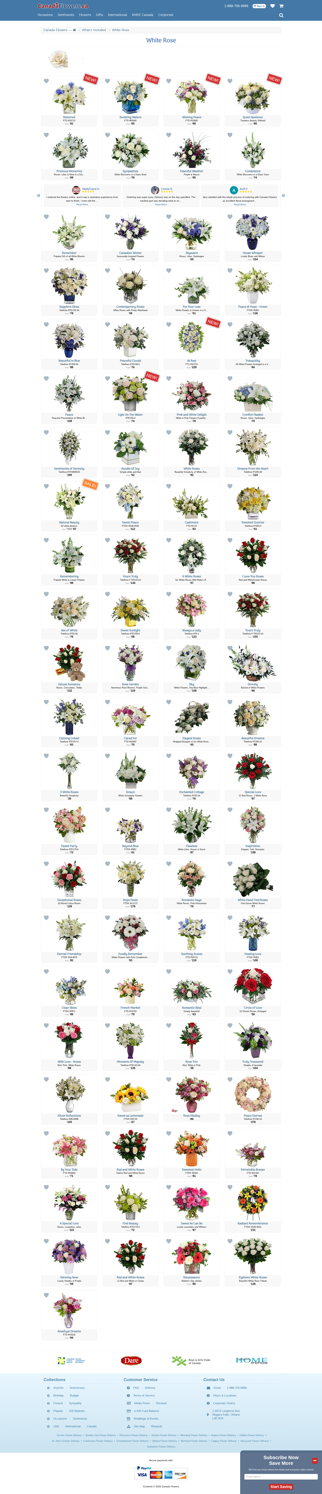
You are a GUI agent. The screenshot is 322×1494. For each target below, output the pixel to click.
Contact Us (214, 1379)
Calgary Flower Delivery (223, 1441)
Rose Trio (191, 1061)
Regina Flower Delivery (223, 1435)
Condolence (253, 171)
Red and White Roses (130, 1169)
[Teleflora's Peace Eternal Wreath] (253, 1094)
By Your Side (69, 1169)
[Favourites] (271, 6)
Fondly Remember (130, 954)
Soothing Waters (130, 117)
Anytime (58, 1387)
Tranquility (253, 360)
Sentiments (66, 15)
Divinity (253, 684)
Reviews (161, 1403)
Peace (69, 414)
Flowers (85, 15)
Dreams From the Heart (252, 468)
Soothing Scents (191, 954)
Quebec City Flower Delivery (101, 1435)
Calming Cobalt (69, 738)
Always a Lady (191, 630)
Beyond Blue (130, 846)
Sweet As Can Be (191, 1223)
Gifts (99, 15)
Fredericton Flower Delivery (98, 1441)
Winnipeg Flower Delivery (193, 1435)
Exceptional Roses (69, 900)
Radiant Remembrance (253, 1223)
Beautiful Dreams (252, 738)
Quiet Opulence (253, 117)
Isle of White (69, 630)
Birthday (58, 1395)
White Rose (120, 30)
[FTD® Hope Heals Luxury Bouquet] (130, 878)
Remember (69, 253)
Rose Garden (130, 684)
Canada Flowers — (58, 30)
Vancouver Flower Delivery (254, 1441)
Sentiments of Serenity (69, 468)
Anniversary (77, 1387)
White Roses (192, 468)
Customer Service (140, 1379)
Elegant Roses (192, 738)
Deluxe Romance (69, 684)
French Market (130, 1008)
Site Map (139, 1426)
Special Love (253, 792)
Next (283, 195)
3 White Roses (69, 792)
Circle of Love (253, 1008)
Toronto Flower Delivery (69, 1435)
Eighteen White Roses (253, 1277)
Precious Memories (69, 171)
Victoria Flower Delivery (163, 1435)
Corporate (165, 15)
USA (56, 1426)
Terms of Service (144, 1395)
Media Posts (142, 1403)
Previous (38, 195)
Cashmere (191, 522)
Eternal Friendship (69, 954)
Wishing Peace (191, 117)
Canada (91, 1426)
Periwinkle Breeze (253, 1169)
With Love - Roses (69, 1061)
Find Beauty (130, 1223)
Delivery (150, 1387)
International (117, 15)
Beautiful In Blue (69, 360)
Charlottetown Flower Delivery (132, 1441)
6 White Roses (191, 576)
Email (217, 1387)
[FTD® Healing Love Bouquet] (253, 932)
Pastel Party (69, 846)
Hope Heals (130, 900)
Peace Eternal (253, 1115)
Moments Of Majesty (130, 1061)
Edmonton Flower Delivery (134, 1435)
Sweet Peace (130, 522)
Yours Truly (130, 576)
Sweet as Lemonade (130, 1115)
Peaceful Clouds (130, 360)
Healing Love (253, 954)
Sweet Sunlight (130, 630)
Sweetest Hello (191, 1169)
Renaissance (191, 1277)
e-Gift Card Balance (146, 1411)
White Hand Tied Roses (253, 900)
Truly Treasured (252, 1061)
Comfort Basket (253, 414)
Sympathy (75, 1403)
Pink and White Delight (192, 414)
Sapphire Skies (69, 307)
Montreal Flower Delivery (194, 1441)
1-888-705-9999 (236, 6)
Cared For (130, 738)
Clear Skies (69, 1008)
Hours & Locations (224, 1395)
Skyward (192, 253)
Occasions (45, 15)
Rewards (156, 1426)
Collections (54, 1379)
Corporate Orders (224, 1403)
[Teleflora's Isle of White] (69, 608)
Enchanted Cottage (191, 792)
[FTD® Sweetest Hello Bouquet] (192, 1148)
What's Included (94, 30)
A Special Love (69, 1223)
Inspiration (253, 846)
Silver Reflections (69, 1115)
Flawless (191, 846)
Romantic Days (192, 900)
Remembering (69, 576)
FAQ (136, 1387)
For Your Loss (191, 307)
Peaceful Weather (191, 171)
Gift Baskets (77, 1411)
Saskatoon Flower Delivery (161, 1446)
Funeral (58, 1403)
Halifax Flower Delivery (252, 1435)
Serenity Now (69, 1277)
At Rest (191, 360)
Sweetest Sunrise (252, 522)
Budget (74, 1395)
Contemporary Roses (130, 307)
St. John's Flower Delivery (65, 1441)
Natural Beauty (69, 522)
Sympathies (130, 171)
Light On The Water (130, 414)
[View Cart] (279, 6)
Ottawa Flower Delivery (164, 1441)
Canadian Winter (130, 253)
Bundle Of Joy (130, 468)
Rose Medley (191, 1115)
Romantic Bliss (191, 1008)
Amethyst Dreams (69, 1331)
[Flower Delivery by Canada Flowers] (63, 5)
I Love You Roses (253, 576)
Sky (191, 684)
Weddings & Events (146, 1418)
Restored (69, 117)
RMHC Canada (142, 15)
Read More (82, 204)
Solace (130, 792)
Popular (58, 1411)
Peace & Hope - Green (252, 307)
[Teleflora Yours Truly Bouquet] (130, 554)
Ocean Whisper (253, 253)
